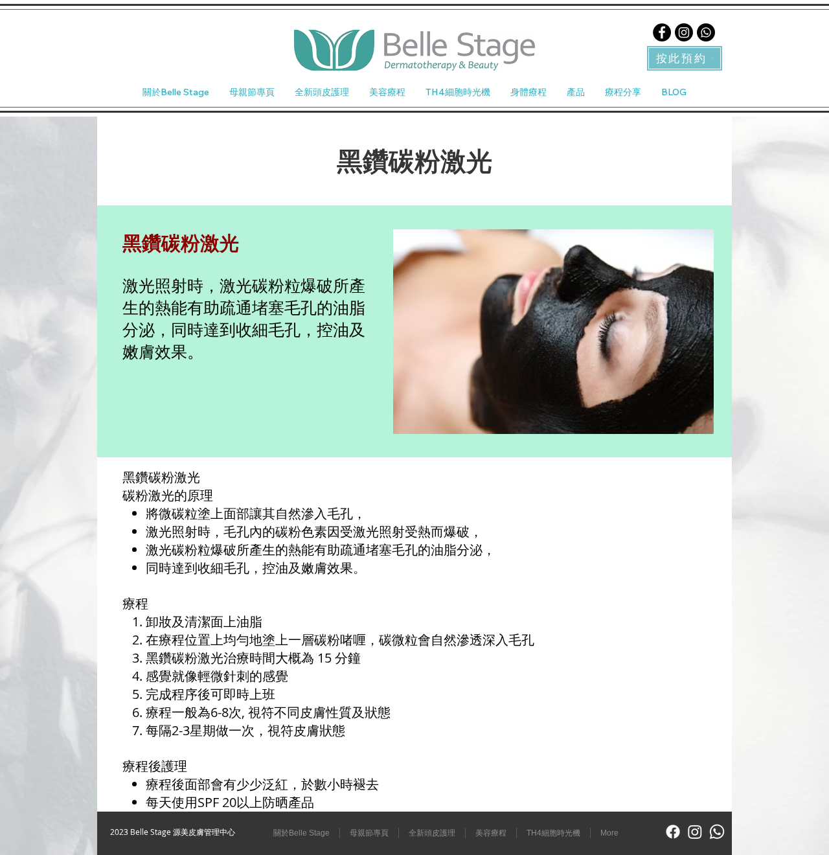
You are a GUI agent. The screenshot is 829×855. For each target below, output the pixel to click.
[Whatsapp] (706, 32)
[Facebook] (673, 832)
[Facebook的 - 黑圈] (662, 32)
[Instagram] (684, 32)
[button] (387, 92)
